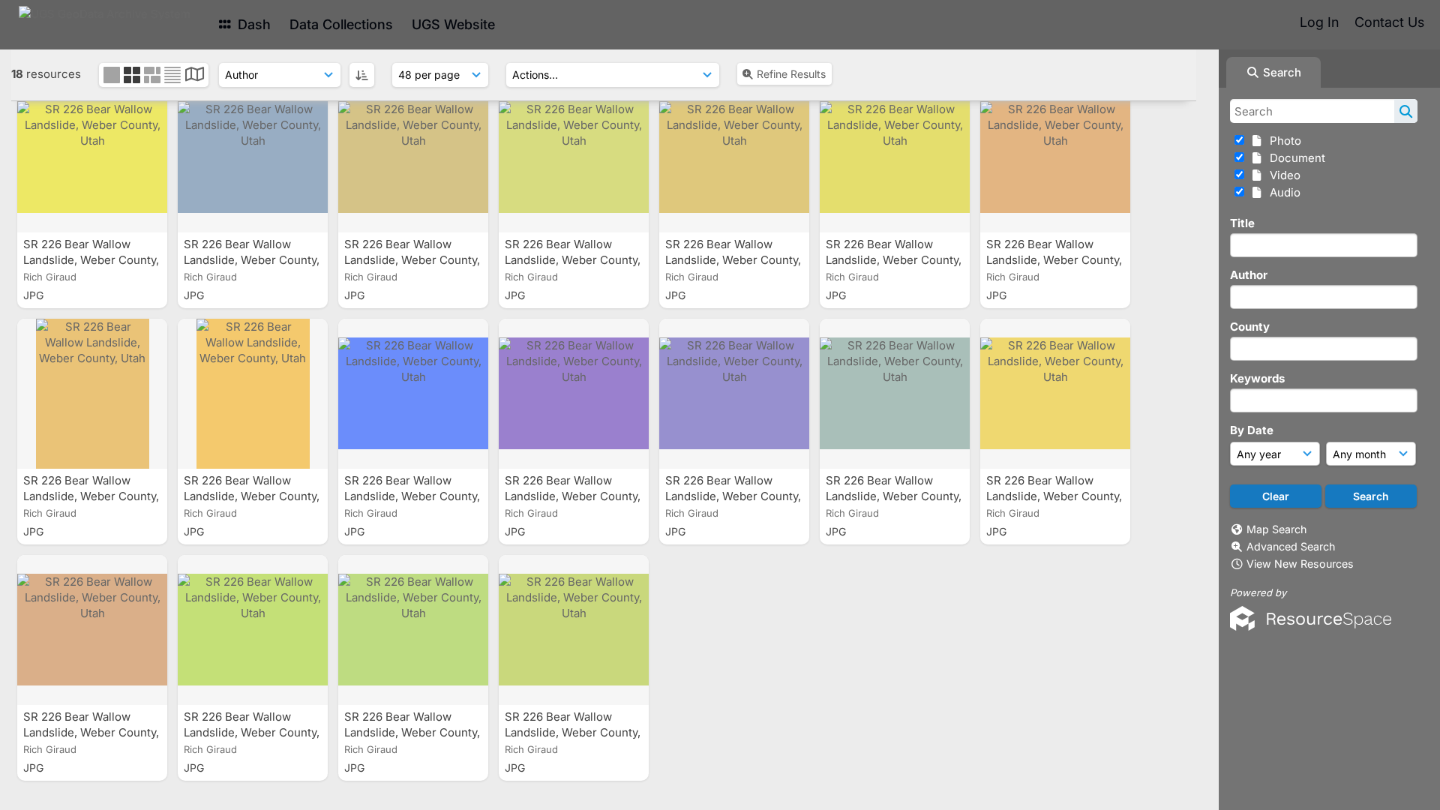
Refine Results (791, 74)
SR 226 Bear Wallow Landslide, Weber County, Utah (91, 260)
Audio (1282, 192)
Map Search (1276, 529)
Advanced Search (1290, 546)
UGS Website (453, 24)
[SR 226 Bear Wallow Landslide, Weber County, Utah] (92, 157)
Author (1249, 275)
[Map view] (195, 76)
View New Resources (1300, 563)
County (1250, 327)
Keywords (1257, 378)
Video (1282, 175)
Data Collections (341, 24)
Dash (252, 24)
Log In (1319, 22)
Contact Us (1389, 22)
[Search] (1406, 111)
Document (1294, 158)
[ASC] (362, 75)
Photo (1282, 141)
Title (1242, 223)
